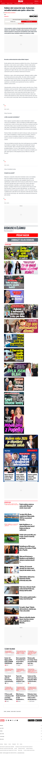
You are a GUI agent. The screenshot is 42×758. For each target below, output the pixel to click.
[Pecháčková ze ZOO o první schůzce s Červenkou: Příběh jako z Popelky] (11, 549)
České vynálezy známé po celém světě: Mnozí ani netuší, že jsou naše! (26, 506)
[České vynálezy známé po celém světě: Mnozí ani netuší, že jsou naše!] (11, 507)
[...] (5, 105)
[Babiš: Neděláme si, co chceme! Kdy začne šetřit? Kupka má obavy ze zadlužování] (11, 528)
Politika (6, 472)
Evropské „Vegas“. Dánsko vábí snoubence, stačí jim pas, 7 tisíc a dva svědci (27, 609)
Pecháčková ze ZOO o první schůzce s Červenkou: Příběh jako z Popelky (27, 548)
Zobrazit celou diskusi (22, 239)
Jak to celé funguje (21, 23)
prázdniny (8, 711)
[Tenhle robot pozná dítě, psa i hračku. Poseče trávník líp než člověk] (11, 539)
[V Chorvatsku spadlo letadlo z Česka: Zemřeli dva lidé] (11, 600)
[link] (6, 720)
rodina (5, 711)
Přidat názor (22, 235)
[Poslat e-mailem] (37, 16)
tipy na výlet (18, 711)
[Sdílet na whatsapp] (35, 16)
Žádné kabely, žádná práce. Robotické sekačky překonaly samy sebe (27, 578)
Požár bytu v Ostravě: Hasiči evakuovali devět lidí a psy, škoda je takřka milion (27, 589)
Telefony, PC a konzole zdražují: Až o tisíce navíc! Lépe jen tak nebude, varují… (27, 568)
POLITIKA (7, 451)
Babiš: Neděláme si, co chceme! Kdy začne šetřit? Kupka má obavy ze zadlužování (27, 527)
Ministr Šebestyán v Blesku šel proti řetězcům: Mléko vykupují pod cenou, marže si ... (9, 477)
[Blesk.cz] (20, 1)
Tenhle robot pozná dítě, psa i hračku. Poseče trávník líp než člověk (27, 536)
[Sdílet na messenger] (33, 16)
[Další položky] (40, 3)
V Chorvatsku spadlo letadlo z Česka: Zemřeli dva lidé (27, 598)
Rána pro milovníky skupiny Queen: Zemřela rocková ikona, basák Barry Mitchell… (27, 620)
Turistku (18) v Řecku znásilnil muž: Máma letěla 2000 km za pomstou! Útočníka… (26, 517)
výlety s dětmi (13, 711)
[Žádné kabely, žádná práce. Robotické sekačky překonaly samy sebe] (11, 580)
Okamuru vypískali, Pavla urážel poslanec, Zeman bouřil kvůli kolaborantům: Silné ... (32, 477)
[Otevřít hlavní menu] (1, 1)
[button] (31, 720)
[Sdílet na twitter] (32, 16)
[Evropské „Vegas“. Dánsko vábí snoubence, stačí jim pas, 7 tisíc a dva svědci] (11, 610)
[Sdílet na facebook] (30, 16)
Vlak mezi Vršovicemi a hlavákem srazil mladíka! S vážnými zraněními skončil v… (27, 559)
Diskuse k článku (14, 228)
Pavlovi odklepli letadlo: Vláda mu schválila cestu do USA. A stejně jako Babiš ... (20, 477)
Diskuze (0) (6, 16)
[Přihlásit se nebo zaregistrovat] (40, 1)
